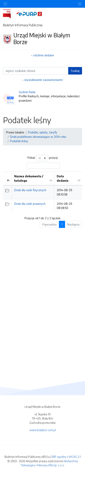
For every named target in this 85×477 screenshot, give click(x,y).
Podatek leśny (19, 141)
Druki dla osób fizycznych (30, 190)
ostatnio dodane (43, 55)
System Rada (27, 92)
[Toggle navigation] (79, 4)
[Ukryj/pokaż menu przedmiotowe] (5, 4)
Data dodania (62, 178)
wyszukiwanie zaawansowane (43, 79)
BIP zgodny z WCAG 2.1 (66, 456)
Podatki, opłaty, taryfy (42, 132)
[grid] (42, 192)
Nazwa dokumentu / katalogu (28, 178)
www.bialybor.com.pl (42, 430)
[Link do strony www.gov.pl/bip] (9, 13)
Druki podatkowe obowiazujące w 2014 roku (38, 136)
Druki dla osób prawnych (29, 203)
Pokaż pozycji (42, 158)
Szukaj (75, 71)
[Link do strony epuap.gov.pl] (29, 13)
